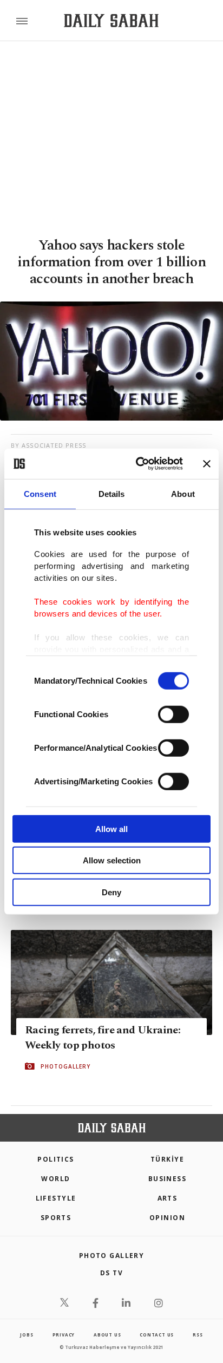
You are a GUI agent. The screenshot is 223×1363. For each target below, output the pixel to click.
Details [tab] (112, 493)
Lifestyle (56, 1198)
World (55, 1178)
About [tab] (183, 493)
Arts (168, 1198)
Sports (56, 1217)
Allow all (111, 828)
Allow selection (112, 860)
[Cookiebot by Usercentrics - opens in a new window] (138, 464)
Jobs (26, 1335)
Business (167, 1178)
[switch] (173, 714)
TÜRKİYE (167, 1159)
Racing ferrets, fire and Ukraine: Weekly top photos (102, 1037)
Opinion (167, 1217)
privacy (64, 1335)
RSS (197, 1335)
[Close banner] (207, 464)
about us (107, 1335)
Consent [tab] (40, 493)
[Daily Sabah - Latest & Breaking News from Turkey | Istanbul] (111, 21)
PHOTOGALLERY (65, 1066)
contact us (157, 1335)
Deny (111, 891)
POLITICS (55, 1159)
